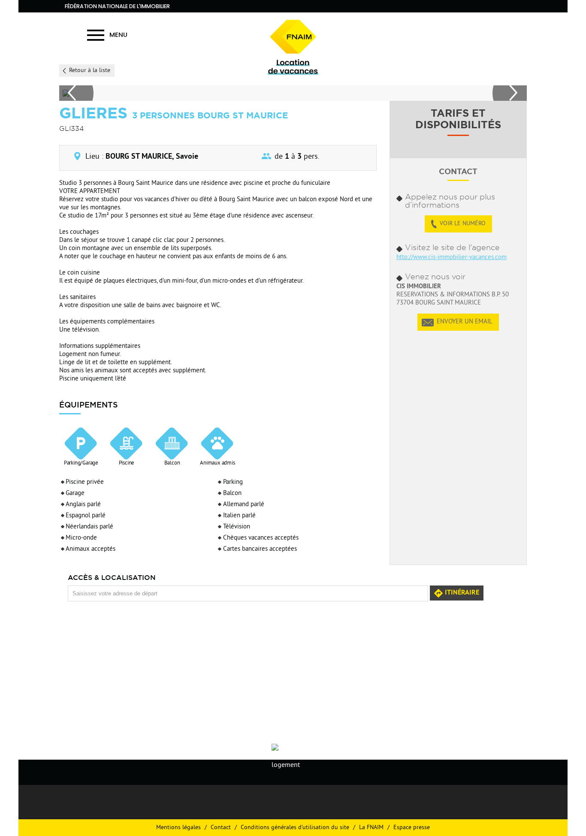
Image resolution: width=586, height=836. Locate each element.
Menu (118, 34)
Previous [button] (76, 93)
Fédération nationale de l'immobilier (117, 6)
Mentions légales (178, 827)
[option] (291, 93)
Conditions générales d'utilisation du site (295, 827)
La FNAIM (371, 827)
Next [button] (509, 93)
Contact (221, 827)
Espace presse (411, 827)
